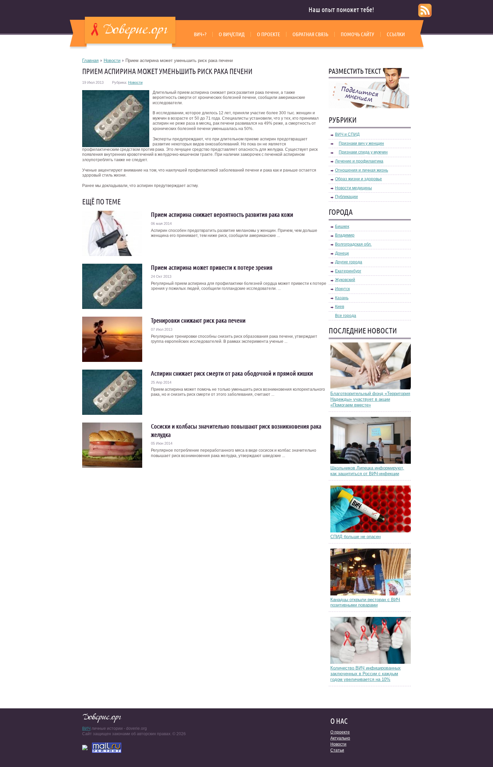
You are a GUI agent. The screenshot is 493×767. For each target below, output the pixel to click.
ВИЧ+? (200, 34)
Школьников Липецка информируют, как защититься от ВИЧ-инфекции (367, 470)
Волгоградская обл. (353, 244)
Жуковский (345, 279)
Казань (341, 298)
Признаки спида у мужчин (363, 152)
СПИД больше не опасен (355, 536)
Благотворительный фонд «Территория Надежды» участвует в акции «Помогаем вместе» (370, 399)
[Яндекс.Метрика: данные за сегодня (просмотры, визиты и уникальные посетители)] (85, 747)
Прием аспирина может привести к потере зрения (211, 267)
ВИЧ (86, 728)
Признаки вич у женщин (361, 143)
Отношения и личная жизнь (361, 170)
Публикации (346, 196)
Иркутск (342, 288)
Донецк (342, 253)
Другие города (348, 262)
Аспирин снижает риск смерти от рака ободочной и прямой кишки (232, 373)
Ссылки (396, 34)
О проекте (268, 34)
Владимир (344, 235)
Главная (90, 60)
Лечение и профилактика (359, 161)
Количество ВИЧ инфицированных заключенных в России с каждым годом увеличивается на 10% (365, 673)
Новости (112, 60)
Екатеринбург (348, 271)
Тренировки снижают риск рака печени (198, 320)
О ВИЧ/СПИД (231, 34)
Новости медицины (353, 188)
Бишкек (342, 226)
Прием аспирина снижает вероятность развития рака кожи (222, 214)
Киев (339, 306)
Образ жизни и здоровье (358, 179)
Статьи (337, 750)
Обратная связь (310, 34)
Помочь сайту (357, 34)
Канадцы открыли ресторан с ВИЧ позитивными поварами (365, 602)
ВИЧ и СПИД (347, 134)
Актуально (340, 738)
